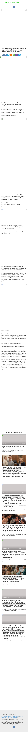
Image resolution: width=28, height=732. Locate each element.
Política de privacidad (6, 716)
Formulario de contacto (12, 717)
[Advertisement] (14, 29)
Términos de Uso (15, 716)
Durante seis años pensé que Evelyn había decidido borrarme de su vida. (13, 447)
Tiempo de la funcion (11, 2)
